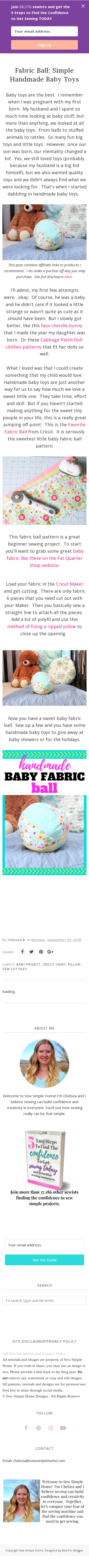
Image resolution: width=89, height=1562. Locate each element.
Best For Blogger (73, 1550)
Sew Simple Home (31, 1550)
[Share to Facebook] (22, 952)
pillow (74, 964)
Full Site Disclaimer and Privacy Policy (33, 1353)
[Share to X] (32, 952)
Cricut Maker (69, 584)
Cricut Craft (54, 964)
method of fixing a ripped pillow (42, 626)
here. (69, 276)
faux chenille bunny (61, 325)
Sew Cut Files (14, 969)
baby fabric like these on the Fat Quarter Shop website (45, 558)
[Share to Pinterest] (41, 952)
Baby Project (29, 964)
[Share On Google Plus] (50, 952)
